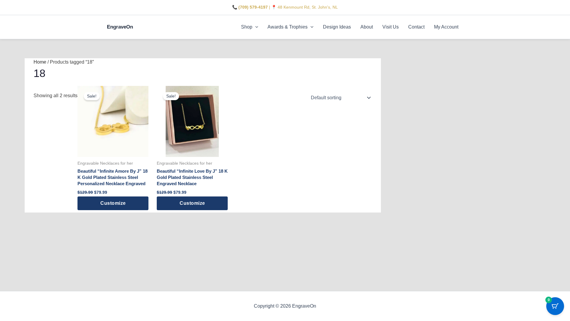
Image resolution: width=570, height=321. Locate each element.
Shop (246, 26)
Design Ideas (337, 26)
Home (40, 61)
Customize (113, 203)
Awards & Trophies (287, 26)
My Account (446, 26)
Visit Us (390, 26)
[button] (255, 27)
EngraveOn (120, 27)
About (366, 26)
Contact (416, 26)
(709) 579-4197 (253, 7)
